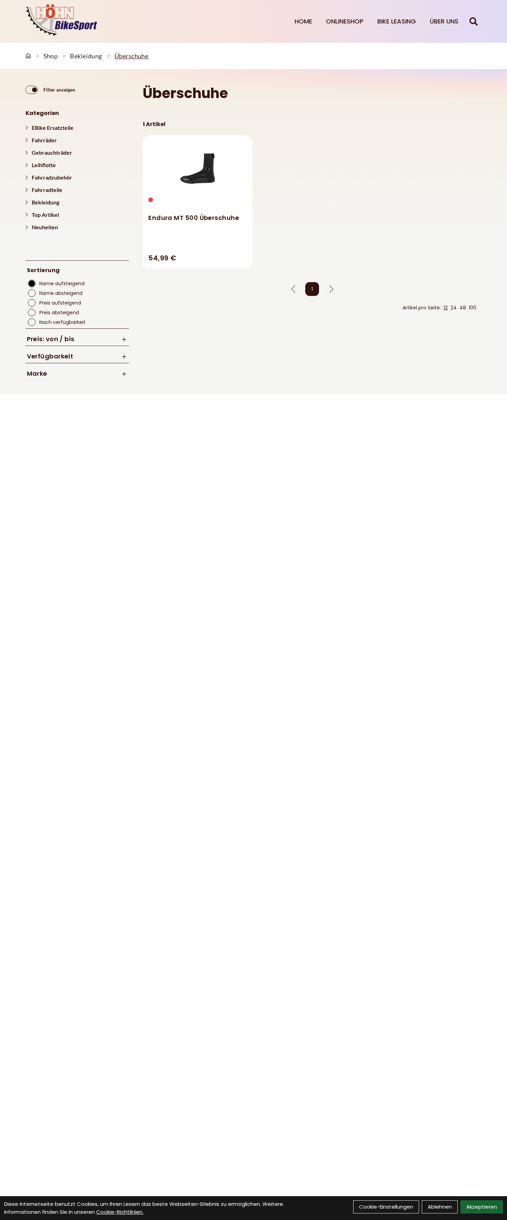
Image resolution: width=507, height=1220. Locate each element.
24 (453, 307)
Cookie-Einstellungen (386, 1206)
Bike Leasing (396, 21)
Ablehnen (440, 1206)
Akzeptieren (481, 1206)
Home (303, 21)
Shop (50, 56)
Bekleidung (86, 56)
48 (462, 307)
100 (472, 307)
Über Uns (444, 21)
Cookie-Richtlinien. (119, 1212)
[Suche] (473, 21)
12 (446, 307)
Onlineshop (345, 21)
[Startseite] (28, 56)
